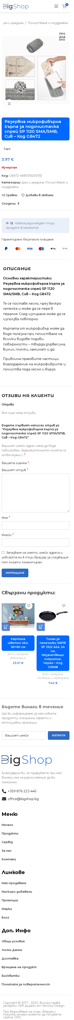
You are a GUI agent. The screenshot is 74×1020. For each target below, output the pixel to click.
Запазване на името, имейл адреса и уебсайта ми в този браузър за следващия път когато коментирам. (35, 557)
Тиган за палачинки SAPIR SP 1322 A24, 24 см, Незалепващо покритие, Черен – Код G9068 (53, 653)
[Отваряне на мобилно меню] (56, 6)
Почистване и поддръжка (48, 23)
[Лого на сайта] (16, 6)
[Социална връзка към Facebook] (18, 203)
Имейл (8, 535)
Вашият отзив (15, 470)
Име (6, 518)
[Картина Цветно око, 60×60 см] (18, 615)
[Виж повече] (9, 103)
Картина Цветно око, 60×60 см (18, 643)
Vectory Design (53, 1005)
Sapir (7, 149)
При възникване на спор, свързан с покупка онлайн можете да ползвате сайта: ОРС (32, 1014)
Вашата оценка (15, 463)
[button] (6, 627)
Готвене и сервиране (53, 678)
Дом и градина (12, 23)
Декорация (18, 657)
